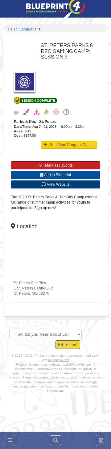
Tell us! (70, 344)
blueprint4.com (58, 360)
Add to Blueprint (57, 175)
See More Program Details (70, 145)
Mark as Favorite (57, 165)
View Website (58, 184)
